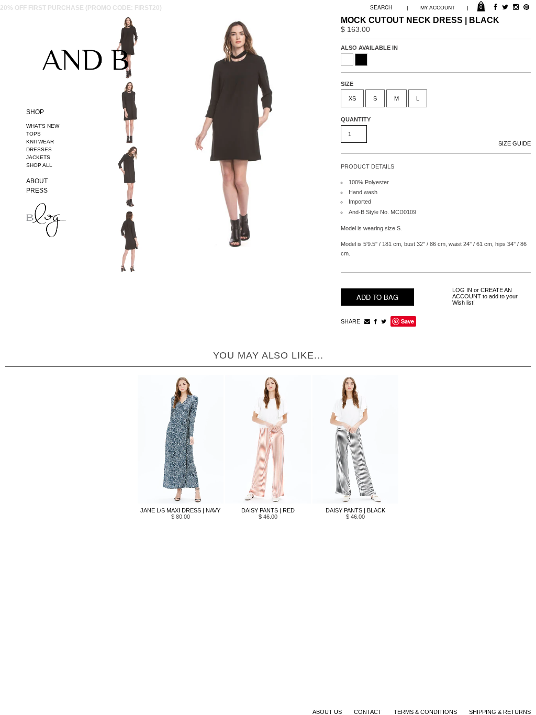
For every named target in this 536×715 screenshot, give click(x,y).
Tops (33, 134)
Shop (35, 112)
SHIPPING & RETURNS (500, 712)
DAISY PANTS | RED (268, 510)
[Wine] (347, 59)
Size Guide (514, 143)
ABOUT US (327, 712)
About (37, 181)
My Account (437, 7)
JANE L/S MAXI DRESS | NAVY (180, 510)
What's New (42, 126)
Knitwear (40, 141)
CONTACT (368, 712)
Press (37, 190)
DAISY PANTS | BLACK (355, 510)
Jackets (38, 157)
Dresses (39, 149)
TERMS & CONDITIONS (425, 712)
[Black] (361, 59)
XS (352, 98)
